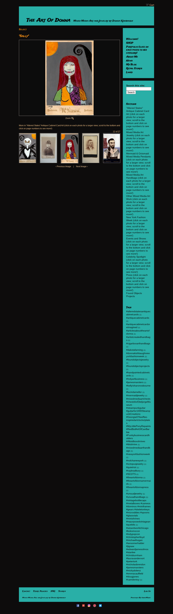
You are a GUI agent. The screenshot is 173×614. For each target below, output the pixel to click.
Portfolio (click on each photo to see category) (137, 50)
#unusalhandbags (135, 497)
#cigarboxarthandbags (138, 343)
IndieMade (146, 597)
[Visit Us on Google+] (83, 605)
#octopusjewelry (134, 464)
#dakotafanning (134, 349)
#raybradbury (133, 470)
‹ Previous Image (63, 166)
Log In (147, 591)
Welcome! (132, 39)
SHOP (129, 43)
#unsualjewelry (134, 493)
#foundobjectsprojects (138, 366)
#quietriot (131, 467)
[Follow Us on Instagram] (89, 605)
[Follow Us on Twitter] (100, 605)
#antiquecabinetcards (137, 317)
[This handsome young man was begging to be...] (90, 148)
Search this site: (135, 85)
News (129, 60)
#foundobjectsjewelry (137, 359)
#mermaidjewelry (135, 395)
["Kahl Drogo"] (111, 148)
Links (129, 72)
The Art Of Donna (49, 20)
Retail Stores (134, 68)
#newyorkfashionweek (138, 454)
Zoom (68, 118)
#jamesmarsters (134, 382)
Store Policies (40, 591)
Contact (26, 591)
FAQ (53, 591)
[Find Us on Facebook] (78, 605)
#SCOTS (131, 474)
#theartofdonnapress (137, 487)
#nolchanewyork (135, 460)
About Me (132, 57)
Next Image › (82, 166)
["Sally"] (69, 148)
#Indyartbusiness (135, 379)
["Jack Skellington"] (27, 148)
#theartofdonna (134, 477)
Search (62, 591)
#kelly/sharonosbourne (138, 385)
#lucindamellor (134, 392)
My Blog (131, 64)
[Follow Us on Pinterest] (95, 605)
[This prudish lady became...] (48, 148)
